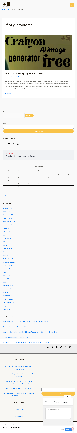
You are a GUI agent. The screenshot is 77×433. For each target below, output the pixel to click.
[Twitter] (9, 144)
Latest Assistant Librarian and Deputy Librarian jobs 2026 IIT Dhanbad (26, 342)
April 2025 (7, 238)
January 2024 (7, 289)
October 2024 (8, 259)
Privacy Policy (15, 427)
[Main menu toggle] (72, 5)
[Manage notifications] (72, 428)
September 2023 (9, 302)
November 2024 (8, 255)
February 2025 (8, 245)
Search (5, 112)
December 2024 (8, 252)
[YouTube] (4, 144)
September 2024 (9, 262)
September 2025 (9, 222)
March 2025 (7, 242)
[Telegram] (13, 144)
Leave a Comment (11, 77)
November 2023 (8, 296)
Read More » (9, 93)
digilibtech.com (19, 409)
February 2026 (8, 215)
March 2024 (7, 282)
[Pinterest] (61, 347)
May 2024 (6, 276)
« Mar (5, 196)
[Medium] (70, 347)
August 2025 (7, 225)
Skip (62, 429)
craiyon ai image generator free (24, 74)
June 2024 (6, 272)
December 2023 (8, 292)
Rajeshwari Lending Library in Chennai (21, 156)
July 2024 (6, 269)
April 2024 (7, 279)
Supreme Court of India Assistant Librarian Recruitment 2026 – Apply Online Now (30, 332)
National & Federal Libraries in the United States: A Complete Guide (25, 322)
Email (5, 123)
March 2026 (7, 212)
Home (7, 425)
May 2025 (6, 235)
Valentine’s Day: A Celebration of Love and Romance (20, 327)
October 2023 (8, 299)
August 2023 (7, 306)
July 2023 (6, 309)
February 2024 (8, 286)
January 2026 (7, 218)
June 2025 (6, 232)
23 (69, 184)
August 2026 (7, 208)
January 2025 (7, 249)
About (15, 425)
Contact (5, 427)
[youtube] (48, 347)
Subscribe (38, 131)
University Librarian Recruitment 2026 (15, 337)
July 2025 (6, 228)
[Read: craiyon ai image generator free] (38, 52)
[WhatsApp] (18, 144)
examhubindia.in (19, 416)
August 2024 (7, 265)
